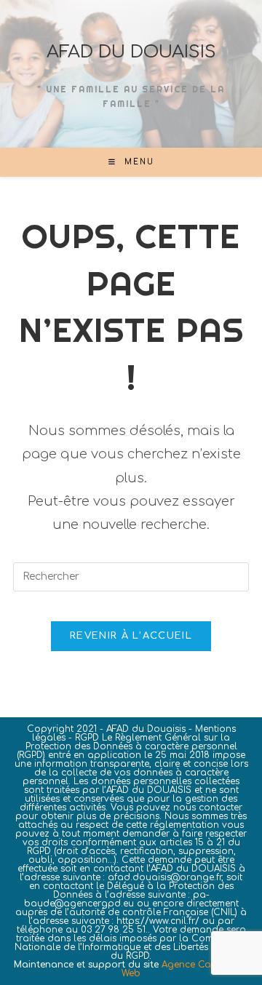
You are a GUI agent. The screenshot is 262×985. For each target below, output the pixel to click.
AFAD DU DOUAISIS (131, 52)
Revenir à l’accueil (131, 636)
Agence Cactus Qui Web (185, 969)
